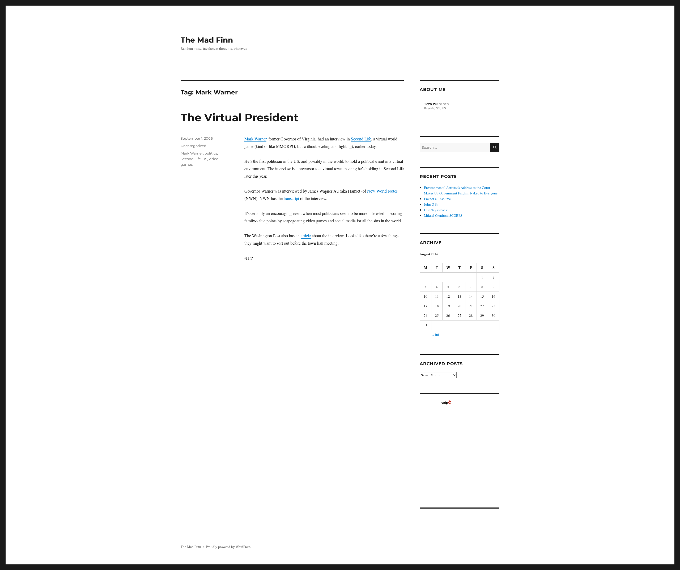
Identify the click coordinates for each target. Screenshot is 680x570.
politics (211, 153)
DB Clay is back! (436, 209)
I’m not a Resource (437, 198)
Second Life (361, 139)
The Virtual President (239, 117)
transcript (291, 198)
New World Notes (382, 191)
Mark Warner (255, 139)
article (306, 235)
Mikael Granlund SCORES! (444, 215)
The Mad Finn (207, 39)
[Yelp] (446, 402)
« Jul (435, 334)
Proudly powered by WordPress (228, 546)
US (204, 159)
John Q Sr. (431, 204)
